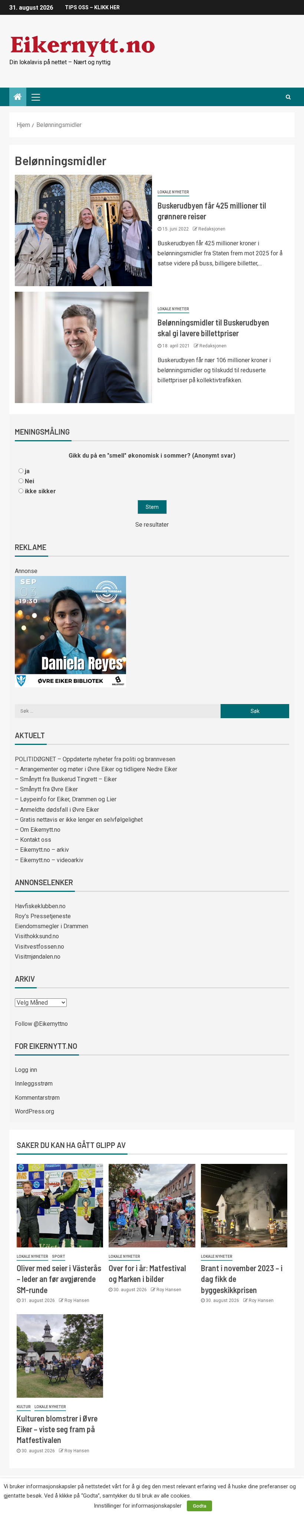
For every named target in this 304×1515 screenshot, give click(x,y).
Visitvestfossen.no (39, 946)
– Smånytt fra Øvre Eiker (46, 789)
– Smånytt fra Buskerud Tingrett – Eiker (66, 779)
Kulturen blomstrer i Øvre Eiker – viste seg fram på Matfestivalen (57, 1429)
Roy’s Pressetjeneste (43, 916)
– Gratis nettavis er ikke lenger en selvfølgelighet (79, 819)
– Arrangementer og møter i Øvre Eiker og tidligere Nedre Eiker (96, 769)
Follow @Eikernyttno (41, 1023)
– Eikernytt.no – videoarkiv (49, 860)
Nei (29, 481)
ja (27, 471)
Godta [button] (199, 1506)
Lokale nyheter (173, 192)
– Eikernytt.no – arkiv (42, 849)
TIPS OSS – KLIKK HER (92, 7)
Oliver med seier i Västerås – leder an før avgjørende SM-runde (59, 1279)
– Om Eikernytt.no (37, 829)
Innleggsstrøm (34, 1083)
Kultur (24, 1407)
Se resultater (152, 524)
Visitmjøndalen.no (37, 956)
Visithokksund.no (37, 936)
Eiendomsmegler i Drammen (51, 926)
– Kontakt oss (33, 839)
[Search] (288, 97)
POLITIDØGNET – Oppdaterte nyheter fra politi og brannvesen (95, 759)
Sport (58, 1256)
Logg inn (26, 1069)
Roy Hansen (77, 1300)
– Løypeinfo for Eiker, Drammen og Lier (65, 799)
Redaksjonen (211, 229)
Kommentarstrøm (37, 1097)
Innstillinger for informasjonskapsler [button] (138, 1505)
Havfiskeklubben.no (40, 906)
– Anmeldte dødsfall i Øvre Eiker (57, 809)
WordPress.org (34, 1111)
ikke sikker (40, 491)
